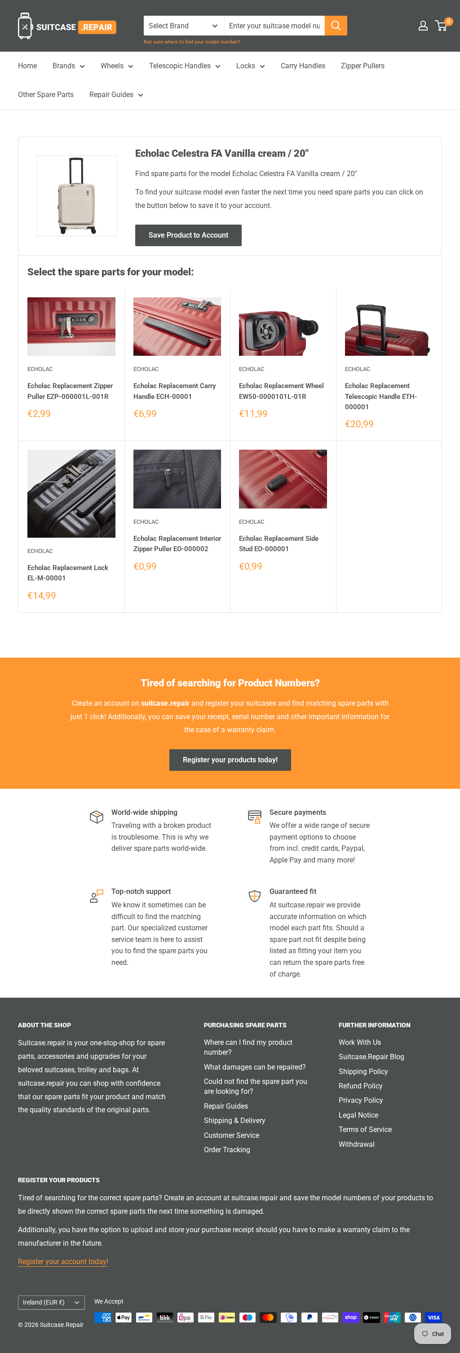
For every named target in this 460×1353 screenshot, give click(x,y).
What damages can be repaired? (255, 1067)
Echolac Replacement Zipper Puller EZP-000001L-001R (70, 391)
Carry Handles (303, 66)
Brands (64, 66)
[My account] (423, 26)
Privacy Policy (361, 1100)
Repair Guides (111, 94)
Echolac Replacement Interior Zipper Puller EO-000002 (177, 544)
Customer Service (231, 1135)
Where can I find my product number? (248, 1047)
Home (27, 66)
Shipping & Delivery (234, 1120)
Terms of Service (365, 1129)
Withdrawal (357, 1144)
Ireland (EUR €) (44, 1302)
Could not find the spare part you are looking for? (255, 1086)
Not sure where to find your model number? (192, 42)
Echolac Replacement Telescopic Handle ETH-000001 (381, 396)
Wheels (112, 66)
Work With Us (360, 1042)
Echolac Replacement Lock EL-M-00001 (67, 573)
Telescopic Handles (180, 66)
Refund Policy (361, 1086)
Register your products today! (230, 760)
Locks (245, 66)
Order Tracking (227, 1149)
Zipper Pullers (363, 66)
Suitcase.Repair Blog (371, 1056)
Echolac (40, 369)
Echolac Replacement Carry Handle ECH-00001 (174, 391)
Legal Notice (358, 1115)
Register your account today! (63, 1261)
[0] (441, 25)
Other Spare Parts (46, 94)
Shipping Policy (363, 1071)
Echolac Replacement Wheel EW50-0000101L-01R (281, 391)
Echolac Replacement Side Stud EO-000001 (278, 544)
